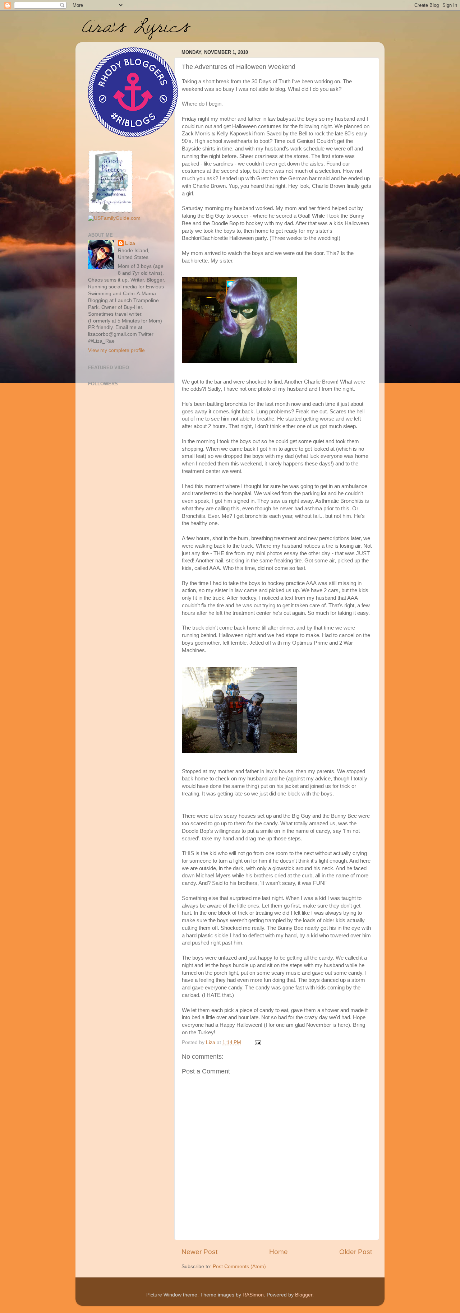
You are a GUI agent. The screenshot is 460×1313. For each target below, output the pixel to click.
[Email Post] (257, 1042)
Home (278, 1252)
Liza (130, 243)
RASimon (253, 1295)
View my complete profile (116, 350)
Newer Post (199, 1252)
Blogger (303, 1295)
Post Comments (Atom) (239, 1266)
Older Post (355, 1252)
